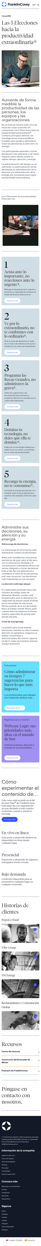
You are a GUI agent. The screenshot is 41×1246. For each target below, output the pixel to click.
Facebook (5, 1214)
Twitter (4, 1211)
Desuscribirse (6, 1199)
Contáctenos (6, 1192)
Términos (4, 1165)
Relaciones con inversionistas (11, 1186)
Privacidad (5, 1168)
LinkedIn (4, 1217)
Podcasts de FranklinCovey (15, 1070)
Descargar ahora (14, 708)
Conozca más (12, 301)
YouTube (4, 1220)
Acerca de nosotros (8, 1158)
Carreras (4, 1189)
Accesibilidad (6, 1171)
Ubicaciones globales (8, 1161)
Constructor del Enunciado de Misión (16, 1061)
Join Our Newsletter (8, 1226)
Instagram (5, 1223)
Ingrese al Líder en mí (8, 1155)
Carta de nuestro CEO (8, 1174)
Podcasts (4, 1230)
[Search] (38, 4)
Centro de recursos (11, 1051)
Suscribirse (5, 1196)
